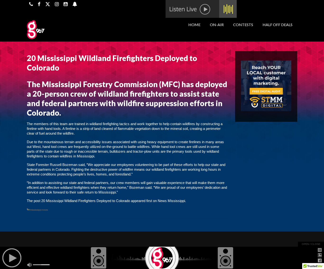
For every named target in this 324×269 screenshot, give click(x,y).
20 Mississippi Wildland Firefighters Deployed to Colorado (85, 201)
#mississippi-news (38, 209)
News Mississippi (171, 201)
